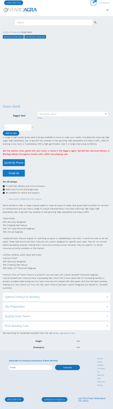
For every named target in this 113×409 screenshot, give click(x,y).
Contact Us (101, 370)
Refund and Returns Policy (101, 380)
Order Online (100, 363)
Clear (40, 118)
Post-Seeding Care (17, 326)
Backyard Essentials (13, 37)
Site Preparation (15, 306)
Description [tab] (14, 199)
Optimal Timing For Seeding (22, 297)
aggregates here (67, 333)
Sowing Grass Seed (17, 316)
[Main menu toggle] (107, 10)
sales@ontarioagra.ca (54, 399)
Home (100, 358)
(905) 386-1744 (13, 3)
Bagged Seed (19, 115)
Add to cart (11, 133)
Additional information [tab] (31, 199)
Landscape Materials (35, 37)
